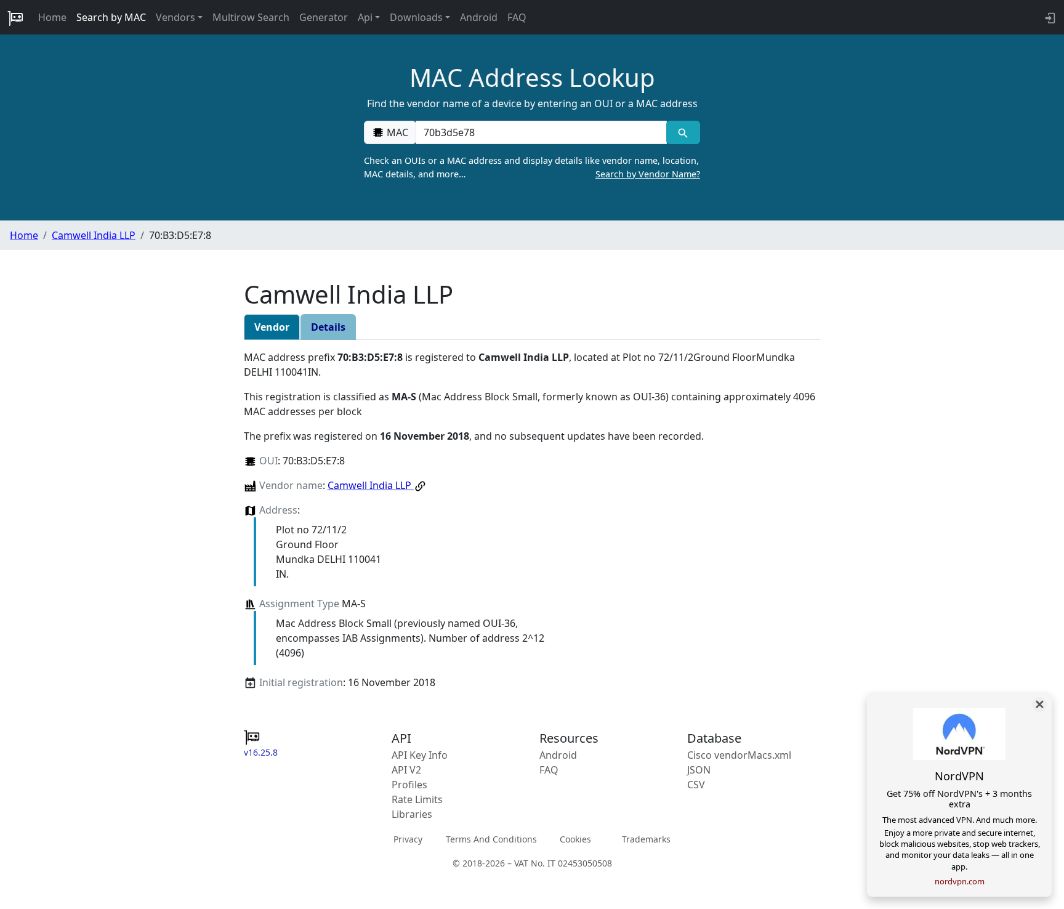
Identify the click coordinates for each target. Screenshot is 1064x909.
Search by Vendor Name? (647, 174)
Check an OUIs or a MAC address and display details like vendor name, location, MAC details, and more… (532, 167)
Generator (323, 17)
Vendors (175, 17)
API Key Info (420, 755)
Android (479, 17)
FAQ (516, 17)
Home (52, 17)
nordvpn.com (960, 881)
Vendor (271, 327)
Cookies (575, 839)
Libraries (412, 814)
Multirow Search (250, 17)
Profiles (409, 784)
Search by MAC (111, 17)
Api (365, 17)
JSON (699, 770)
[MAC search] (683, 132)
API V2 (406, 770)
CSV (696, 784)
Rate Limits (417, 799)
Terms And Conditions (491, 839)
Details (328, 327)
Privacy (407, 839)
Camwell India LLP (93, 235)
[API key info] (1049, 17)
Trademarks (646, 839)
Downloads (416, 17)
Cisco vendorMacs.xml (739, 755)
